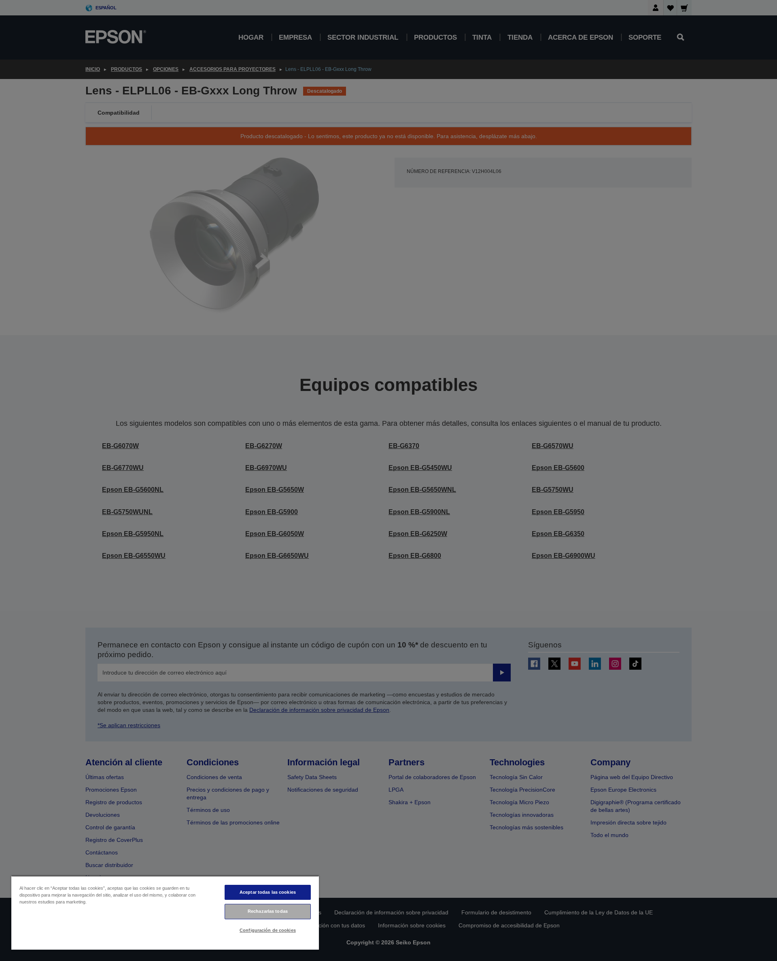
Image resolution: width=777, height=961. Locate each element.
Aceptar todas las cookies (268, 892)
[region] (165, 913)
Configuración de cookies (268, 930)
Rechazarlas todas (268, 911)
